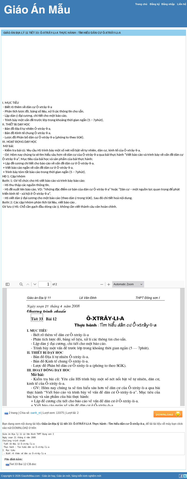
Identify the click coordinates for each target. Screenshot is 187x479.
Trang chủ (141, 4)
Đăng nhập (168, 4)
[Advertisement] (93, 69)
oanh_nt (36, 412)
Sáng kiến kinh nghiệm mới (86, 475)
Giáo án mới (63, 475)
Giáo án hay (48, 475)
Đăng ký (155, 4)
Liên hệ (181, 4)
